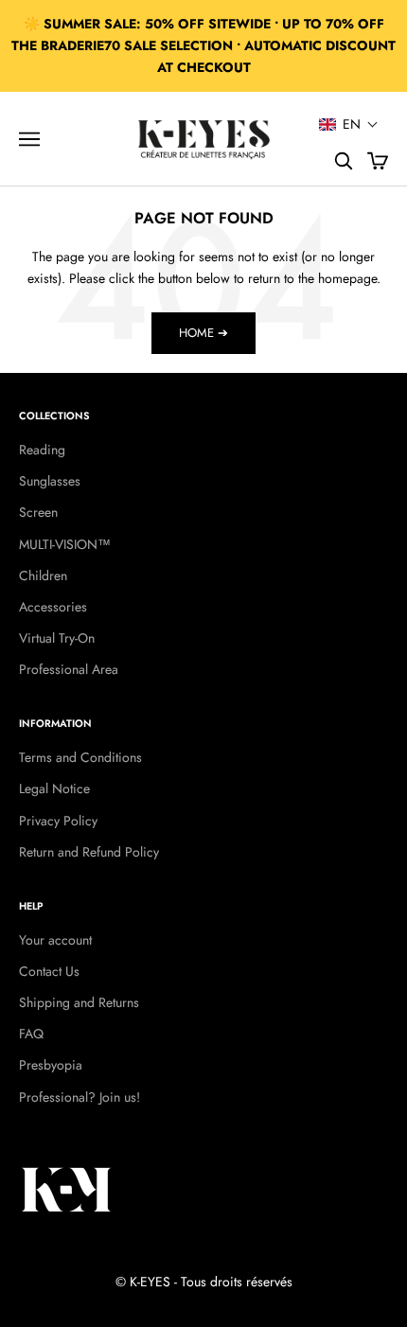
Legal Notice (54, 788)
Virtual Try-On (57, 637)
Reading (42, 449)
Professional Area (68, 669)
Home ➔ (203, 333)
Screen (38, 512)
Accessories (53, 606)
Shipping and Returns (79, 1002)
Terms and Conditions (80, 757)
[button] (349, 124)
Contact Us (49, 971)
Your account (55, 939)
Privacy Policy (58, 820)
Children (43, 575)
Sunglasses (49, 480)
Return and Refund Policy (89, 851)
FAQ (31, 1033)
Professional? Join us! (79, 1097)
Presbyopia (50, 1064)
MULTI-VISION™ (65, 544)
